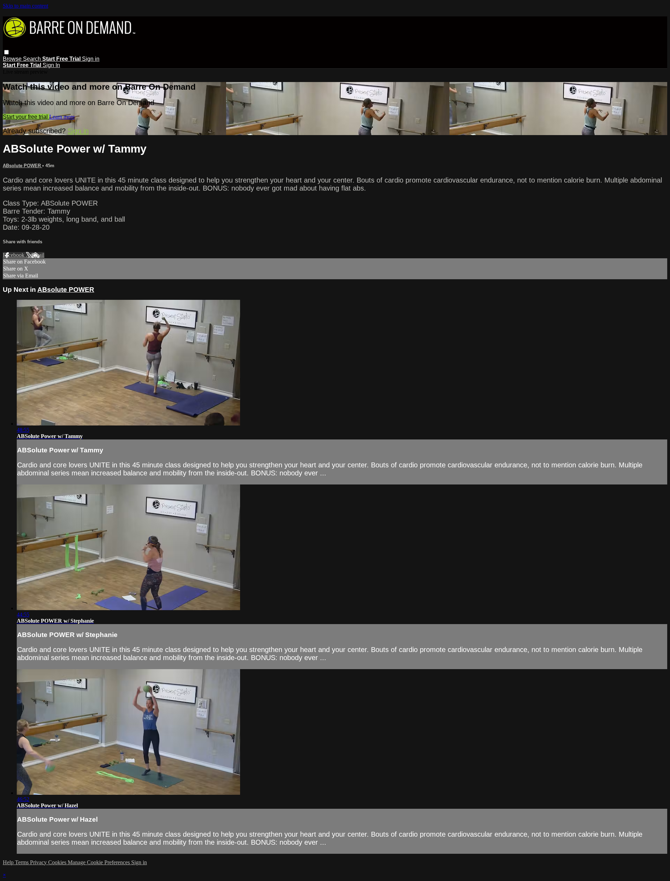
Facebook (14, 255)
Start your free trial (26, 117)
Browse (13, 59)
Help (9, 862)
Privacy (39, 862)
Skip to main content (25, 6)
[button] (6, 52)
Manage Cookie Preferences (99, 862)
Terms (22, 862)
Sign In (51, 65)
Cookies (58, 862)
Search (32, 59)
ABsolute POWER (22, 165)
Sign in (90, 59)
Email (37, 255)
